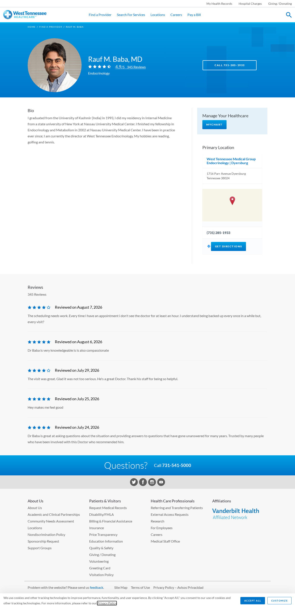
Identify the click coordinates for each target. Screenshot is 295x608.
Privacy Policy (106, 603)
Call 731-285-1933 (229, 65)
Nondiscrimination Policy (46, 534)
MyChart (214, 124)
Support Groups (40, 548)
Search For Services (131, 15)
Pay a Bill (194, 15)
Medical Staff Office (165, 541)
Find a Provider (100, 15)
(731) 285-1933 (218, 232)
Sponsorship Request (43, 541)
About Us (35, 508)
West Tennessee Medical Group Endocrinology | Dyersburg (231, 161)
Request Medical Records (108, 508)
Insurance (96, 528)
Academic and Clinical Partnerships (54, 514)
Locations (158, 15)
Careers (176, 15)
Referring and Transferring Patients (177, 508)
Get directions (228, 246)
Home (31, 26)
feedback (96, 587)
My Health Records (219, 3)
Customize (279, 600)
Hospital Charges (250, 3)
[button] (232, 200)
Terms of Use (140, 587)
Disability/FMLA (101, 514)
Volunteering (99, 561)
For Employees (162, 528)
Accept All (252, 600)
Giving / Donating (280, 3)
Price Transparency (103, 534)
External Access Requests (170, 514)
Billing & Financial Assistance (110, 521)
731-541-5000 (176, 465)
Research (157, 521)
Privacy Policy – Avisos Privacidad (178, 587)
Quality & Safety (101, 548)
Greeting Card (99, 568)
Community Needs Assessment (51, 521)
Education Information (106, 541)
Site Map (120, 587)
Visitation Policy (101, 575)
